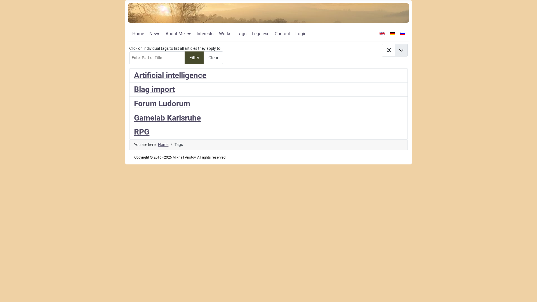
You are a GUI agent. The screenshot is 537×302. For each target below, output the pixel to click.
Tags (241, 33)
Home (138, 33)
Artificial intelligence (170, 75)
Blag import (154, 89)
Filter (194, 57)
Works (225, 33)
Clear (213, 57)
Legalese (260, 33)
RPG (141, 131)
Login (301, 33)
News (154, 33)
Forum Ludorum (162, 103)
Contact (282, 33)
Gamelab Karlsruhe (167, 117)
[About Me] (188, 33)
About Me (175, 33)
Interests (205, 33)
